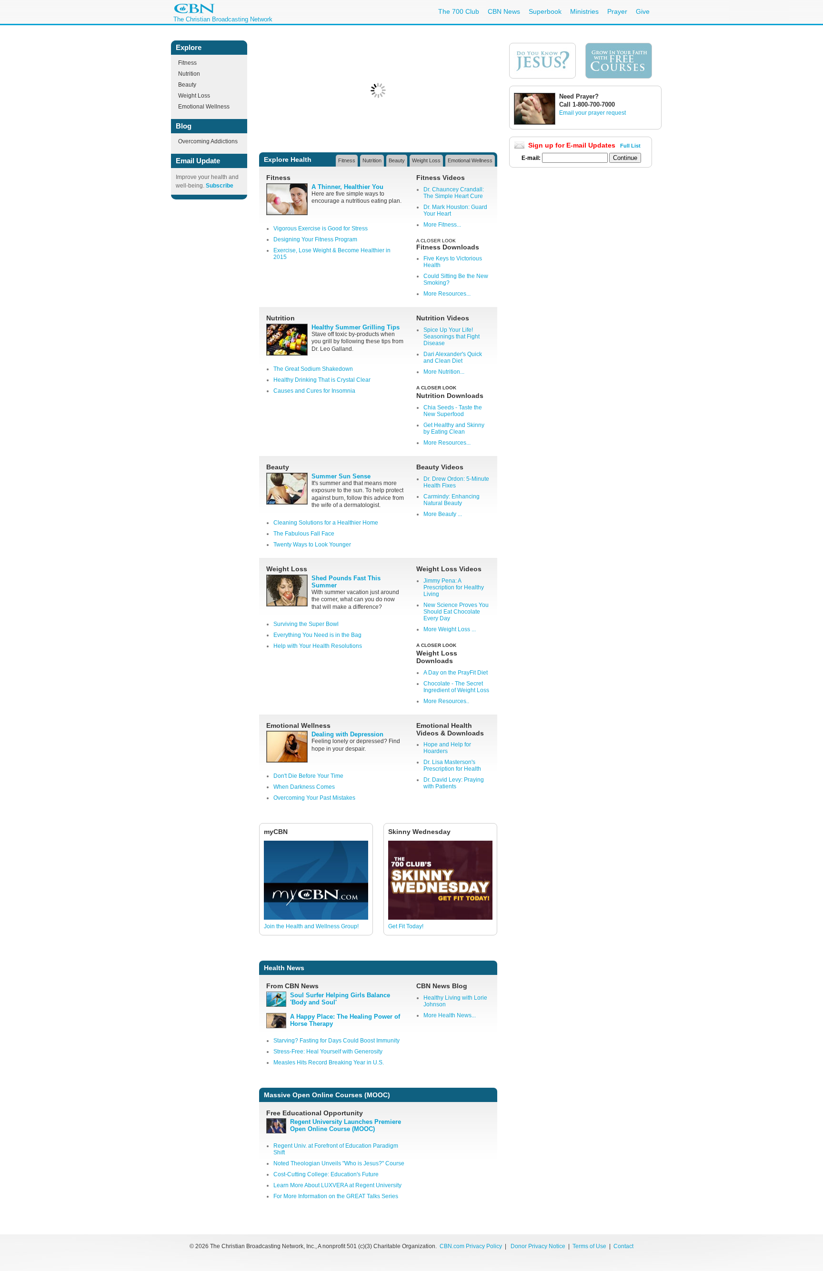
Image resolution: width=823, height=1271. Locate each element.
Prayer (617, 11)
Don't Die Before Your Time (308, 776)
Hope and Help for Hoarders (447, 748)
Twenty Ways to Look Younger (312, 544)
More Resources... (447, 293)
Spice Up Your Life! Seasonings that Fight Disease (451, 337)
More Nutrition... (443, 371)
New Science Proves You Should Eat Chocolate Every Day (456, 612)
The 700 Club (458, 11)
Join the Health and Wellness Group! (311, 926)
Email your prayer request (592, 112)
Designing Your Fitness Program (315, 239)
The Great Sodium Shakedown (313, 369)
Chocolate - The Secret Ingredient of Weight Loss (456, 687)
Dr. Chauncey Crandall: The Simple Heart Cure (453, 192)
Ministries (584, 11)
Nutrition (189, 73)
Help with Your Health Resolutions (317, 646)
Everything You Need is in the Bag (317, 635)
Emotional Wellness (204, 106)
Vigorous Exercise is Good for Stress (320, 228)
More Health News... (449, 1015)
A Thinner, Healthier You (347, 186)
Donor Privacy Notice (538, 1246)
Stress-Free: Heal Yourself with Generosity (327, 1051)
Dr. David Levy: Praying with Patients (453, 783)
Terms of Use (590, 1246)
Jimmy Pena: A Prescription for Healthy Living (453, 587)
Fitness (187, 63)
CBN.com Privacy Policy (471, 1246)
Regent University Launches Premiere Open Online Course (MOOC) (345, 1125)
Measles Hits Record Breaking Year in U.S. (328, 1062)
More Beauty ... (442, 514)
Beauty (187, 84)
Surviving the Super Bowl (306, 624)
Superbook (545, 11)
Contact (623, 1246)
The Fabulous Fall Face (303, 533)
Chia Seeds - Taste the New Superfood (452, 410)
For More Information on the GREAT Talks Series (335, 1196)
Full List (630, 146)
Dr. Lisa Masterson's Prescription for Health (452, 765)
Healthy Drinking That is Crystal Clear (322, 380)
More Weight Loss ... (449, 629)
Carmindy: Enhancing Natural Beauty (451, 499)
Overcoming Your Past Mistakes (314, 797)
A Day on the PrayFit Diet (455, 672)
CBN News (504, 11)
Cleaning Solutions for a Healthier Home (325, 522)
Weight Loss (194, 95)
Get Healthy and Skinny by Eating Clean (453, 428)
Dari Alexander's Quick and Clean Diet (452, 357)
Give (643, 11)
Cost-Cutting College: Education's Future (326, 1174)
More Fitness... (442, 224)
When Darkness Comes (304, 787)
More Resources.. (446, 701)
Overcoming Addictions (208, 141)
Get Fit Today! (405, 926)
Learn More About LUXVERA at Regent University (337, 1185)
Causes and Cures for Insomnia (314, 390)
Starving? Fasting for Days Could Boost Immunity (336, 1040)
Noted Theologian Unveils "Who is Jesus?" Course (338, 1163)
